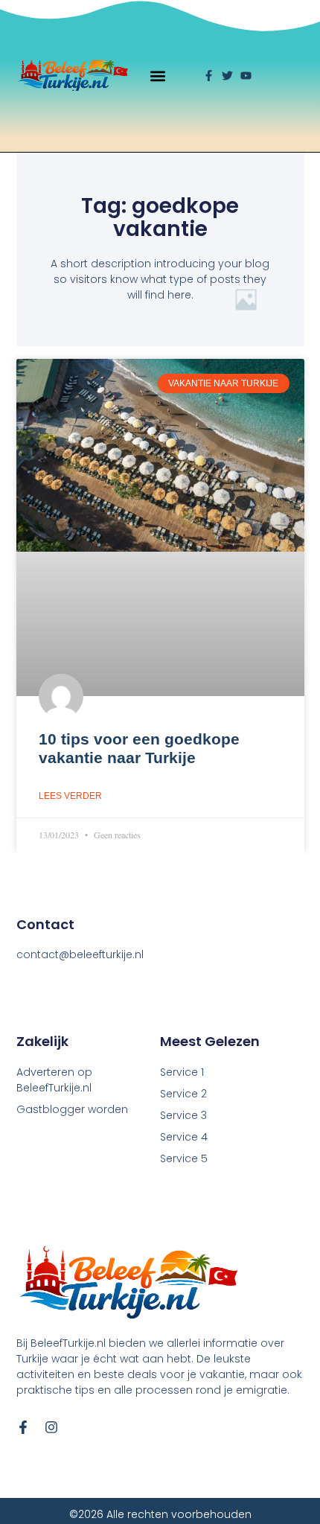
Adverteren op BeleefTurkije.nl (54, 1080)
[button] (158, 75)
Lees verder (70, 796)
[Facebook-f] (23, 1427)
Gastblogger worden (72, 1109)
